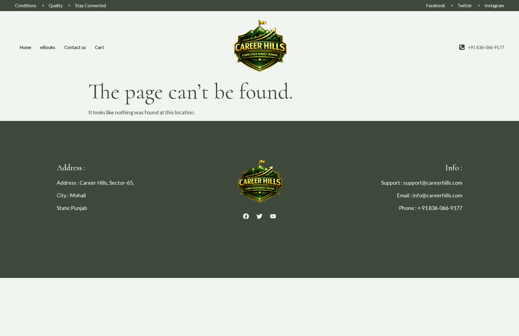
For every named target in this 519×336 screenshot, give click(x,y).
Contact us (75, 47)
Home (25, 47)
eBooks (47, 47)
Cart (99, 47)
